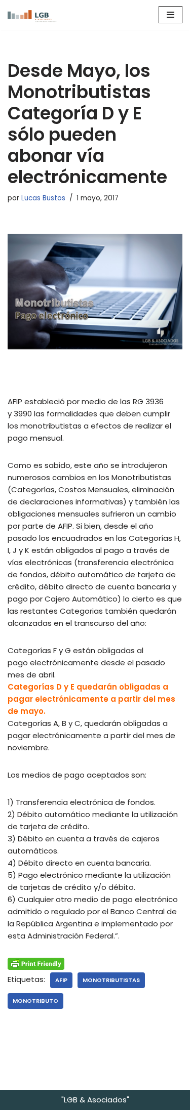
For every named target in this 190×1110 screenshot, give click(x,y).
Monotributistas (111, 980)
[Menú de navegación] (170, 14)
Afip (61, 980)
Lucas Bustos (43, 198)
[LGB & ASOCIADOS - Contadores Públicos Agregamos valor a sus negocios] (38, 15)
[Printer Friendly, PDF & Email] (36, 963)
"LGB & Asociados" (95, 1099)
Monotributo (35, 1001)
